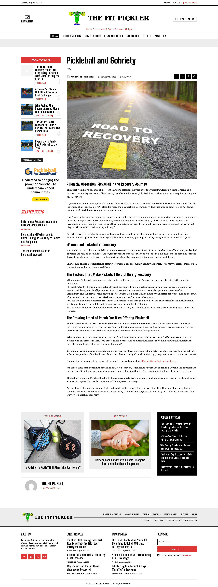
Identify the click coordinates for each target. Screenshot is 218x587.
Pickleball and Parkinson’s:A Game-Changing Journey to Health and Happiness (40, 238)
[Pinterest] (188, 76)
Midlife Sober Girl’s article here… (159, 361)
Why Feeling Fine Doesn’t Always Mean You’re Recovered (47, 108)
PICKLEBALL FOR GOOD (32, 160)
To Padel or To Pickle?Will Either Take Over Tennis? (52, 467)
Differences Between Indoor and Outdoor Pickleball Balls (39, 223)
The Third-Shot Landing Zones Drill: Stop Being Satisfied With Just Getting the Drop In (47, 73)
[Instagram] (31, 556)
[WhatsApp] (194, 76)
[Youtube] (44, 556)
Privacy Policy (185, 555)
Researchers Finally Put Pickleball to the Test (46, 144)
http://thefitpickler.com (51, 488)
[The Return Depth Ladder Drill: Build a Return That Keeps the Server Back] (27, 126)
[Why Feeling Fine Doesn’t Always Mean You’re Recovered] (27, 109)
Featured (26, 246)
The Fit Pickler (87, 77)
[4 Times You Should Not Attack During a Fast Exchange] (27, 93)
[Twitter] (182, 76)
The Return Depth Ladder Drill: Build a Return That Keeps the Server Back (47, 126)
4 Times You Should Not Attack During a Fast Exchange (46, 92)
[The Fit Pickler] (69, 76)
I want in (175, 549)
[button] (164, 36)
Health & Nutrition (44, 116)
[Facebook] (176, 76)
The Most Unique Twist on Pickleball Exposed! (35, 252)
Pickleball (40, 83)
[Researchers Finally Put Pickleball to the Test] (27, 145)
